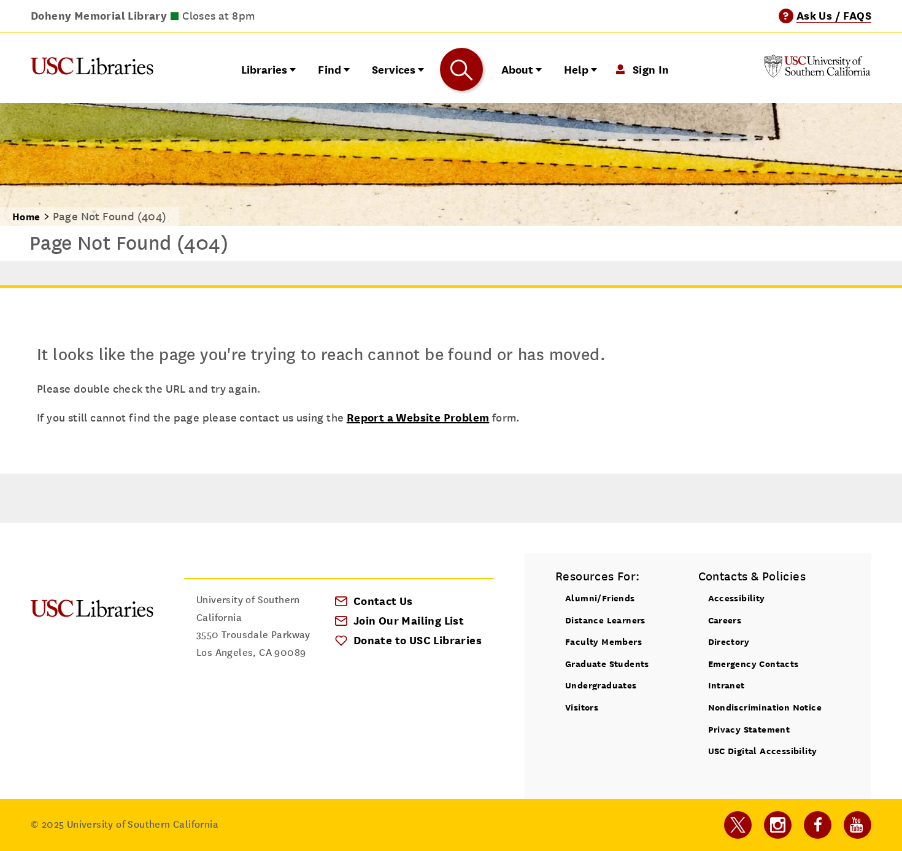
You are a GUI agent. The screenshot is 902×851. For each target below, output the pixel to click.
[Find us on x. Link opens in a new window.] (738, 825)
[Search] (461, 69)
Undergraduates (601, 685)
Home (26, 217)
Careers (725, 620)
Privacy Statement (749, 729)
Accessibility (736, 598)
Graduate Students (607, 663)
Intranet (726, 685)
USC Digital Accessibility (762, 750)
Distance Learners (605, 620)
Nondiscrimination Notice (765, 707)
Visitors (581, 707)
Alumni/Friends (600, 598)
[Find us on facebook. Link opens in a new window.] (817, 825)
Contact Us (383, 601)
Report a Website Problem (418, 417)
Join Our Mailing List (408, 620)
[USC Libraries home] (92, 69)
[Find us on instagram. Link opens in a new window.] (778, 825)
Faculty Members (603, 641)
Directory (729, 641)
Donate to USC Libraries (417, 640)
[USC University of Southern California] (817, 73)
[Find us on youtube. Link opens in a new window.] (857, 825)
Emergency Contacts (753, 663)
